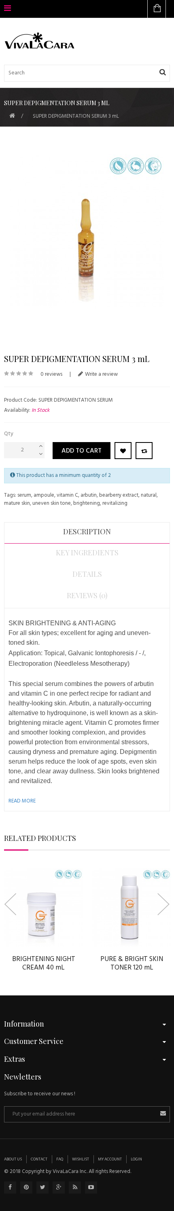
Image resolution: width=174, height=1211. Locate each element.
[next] (163, 904)
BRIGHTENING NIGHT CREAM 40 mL (43, 963)
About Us (13, 1159)
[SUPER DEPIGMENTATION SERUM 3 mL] (87, 232)
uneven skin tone (51, 503)
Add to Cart (82, 451)
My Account (110, 1159)
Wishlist (80, 1159)
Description (87, 531)
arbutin (89, 495)
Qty (8, 434)
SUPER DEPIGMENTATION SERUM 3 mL (76, 116)
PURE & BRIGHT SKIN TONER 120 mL (131, 963)
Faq (59, 1159)
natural (149, 495)
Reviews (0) (87, 595)
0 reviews (51, 374)
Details (87, 574)
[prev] (10, 904)
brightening (86, 503)
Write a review (101, 374)
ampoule (44, 495)
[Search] (162, 73)
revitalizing (114, 503)
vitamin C (67, 495)
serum (24, 495)
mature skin (17, 503)
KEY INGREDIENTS (87, 552)
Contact (39, 1159)
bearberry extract (118, 495)
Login (136, 1159)
